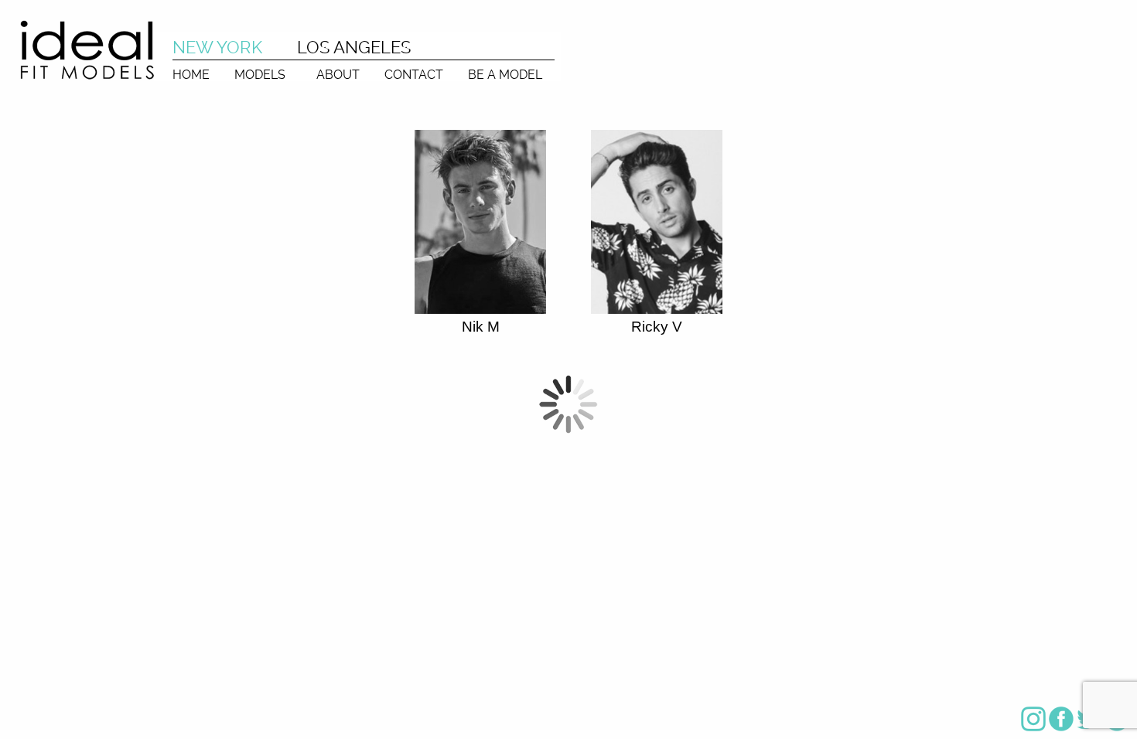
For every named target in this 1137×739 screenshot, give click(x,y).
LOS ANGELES (354, 47)
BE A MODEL (505, 74)
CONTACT (413, 74)
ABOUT (338, 74)
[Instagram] (1033, 718)
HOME (191, 74)
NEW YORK (217, 47)
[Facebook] (1061, 718)
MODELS (259, 74)
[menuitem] (191, 70)
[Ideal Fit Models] (86, 49)
